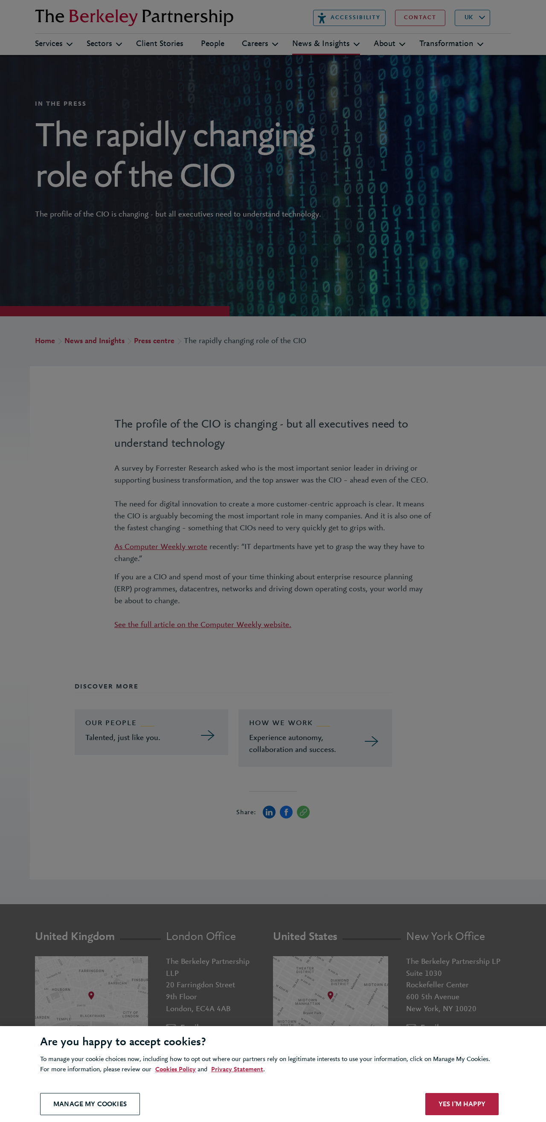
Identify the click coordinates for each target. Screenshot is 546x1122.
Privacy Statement (237, 1069)
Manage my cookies (90, 1104)
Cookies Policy (175, 1069)
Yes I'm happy (462, 1104)
